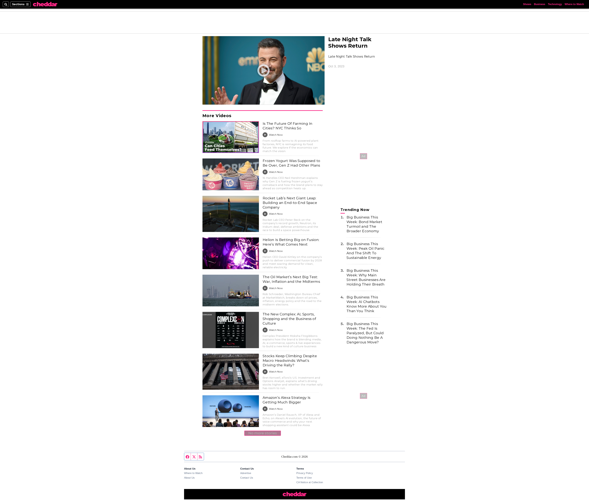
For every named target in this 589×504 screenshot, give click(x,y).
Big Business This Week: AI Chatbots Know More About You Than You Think (366, 304)
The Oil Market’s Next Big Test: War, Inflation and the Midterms (291, 279)
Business (539, 4)
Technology (555, 4)
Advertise (245, 473)
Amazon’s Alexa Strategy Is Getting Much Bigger (286, 399)
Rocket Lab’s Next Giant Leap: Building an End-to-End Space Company (290, 202)
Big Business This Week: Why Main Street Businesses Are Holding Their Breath (365, 277)
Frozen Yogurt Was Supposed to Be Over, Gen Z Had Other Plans (291, 163)
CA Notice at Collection (309, 482)
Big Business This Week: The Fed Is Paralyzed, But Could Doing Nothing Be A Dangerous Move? (365, 333)
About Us (189, 477)
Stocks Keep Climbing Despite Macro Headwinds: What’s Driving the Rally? (290, 360)
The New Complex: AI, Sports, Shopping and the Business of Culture (289, 318)
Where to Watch (574, 4)
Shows (527, 4)
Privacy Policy (304, 473)
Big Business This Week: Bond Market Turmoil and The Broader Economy (364, 224)
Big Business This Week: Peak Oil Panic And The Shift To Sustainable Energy (365, 251)
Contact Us (246, 477)
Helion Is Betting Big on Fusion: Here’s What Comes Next (291, 242)
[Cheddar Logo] (45, 4)
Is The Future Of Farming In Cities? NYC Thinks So (287, 125)
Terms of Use (304, 477)
